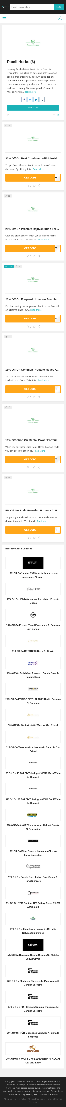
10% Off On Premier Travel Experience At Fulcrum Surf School (33, 627)
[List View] (58, 115)
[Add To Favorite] (8, 115)
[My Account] (60, 18)
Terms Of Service (54, 1099)
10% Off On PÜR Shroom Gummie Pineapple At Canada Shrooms (33, 1009)
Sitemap (33, 1102)
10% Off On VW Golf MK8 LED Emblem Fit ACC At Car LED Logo (33, 1061)
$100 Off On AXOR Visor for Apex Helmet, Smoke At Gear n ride (33, 827)
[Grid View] (54, 115)
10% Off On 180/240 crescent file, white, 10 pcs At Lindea (33, 601)
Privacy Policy (20, 1099)
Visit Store (33, 107)
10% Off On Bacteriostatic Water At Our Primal (33, 725)
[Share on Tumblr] (42, 99)
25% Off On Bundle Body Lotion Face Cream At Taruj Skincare (33, 879)
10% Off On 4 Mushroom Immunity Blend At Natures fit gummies (33, 931)
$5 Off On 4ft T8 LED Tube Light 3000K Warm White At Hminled (33, 775)
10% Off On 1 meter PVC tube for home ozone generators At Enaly (33, 575)
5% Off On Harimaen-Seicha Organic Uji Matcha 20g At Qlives (33, 957)
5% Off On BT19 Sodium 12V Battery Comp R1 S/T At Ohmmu (33, 905)
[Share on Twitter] (30, 99)
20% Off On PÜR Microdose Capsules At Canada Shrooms (33, 1035)
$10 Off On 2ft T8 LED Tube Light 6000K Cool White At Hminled (33, 801)
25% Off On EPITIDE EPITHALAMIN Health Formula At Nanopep (33, 701)
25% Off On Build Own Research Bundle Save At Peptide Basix (33, 675)
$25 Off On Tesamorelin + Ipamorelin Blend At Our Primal (33, 749)
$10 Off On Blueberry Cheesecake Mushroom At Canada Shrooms (33, 983)
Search (59, 7)
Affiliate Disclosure (36, 1099)
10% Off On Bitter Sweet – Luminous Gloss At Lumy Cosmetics (33, 853)
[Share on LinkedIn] (36, 99)
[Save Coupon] (34, 185)
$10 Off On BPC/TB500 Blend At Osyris (33, 651)
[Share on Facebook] (24, 99)
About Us (8, 1099)
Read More (30, 91)
